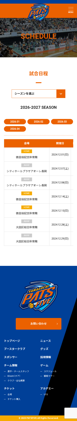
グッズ (44, 349)
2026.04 (15, 128)
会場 (10, 394)
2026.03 (62, 121)
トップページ (12, 341)
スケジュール (50, 371)
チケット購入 (14, 399)
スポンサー (10, 357)
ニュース (45, 341)
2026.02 (38, 121)
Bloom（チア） (14, 376)
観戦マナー (49, 376)
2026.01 (15, 121)
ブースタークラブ (14, 349)
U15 (46, 394)
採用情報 (45, 357)
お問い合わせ (38, 323)
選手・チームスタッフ (18, 371)
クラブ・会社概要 (16, 380)
